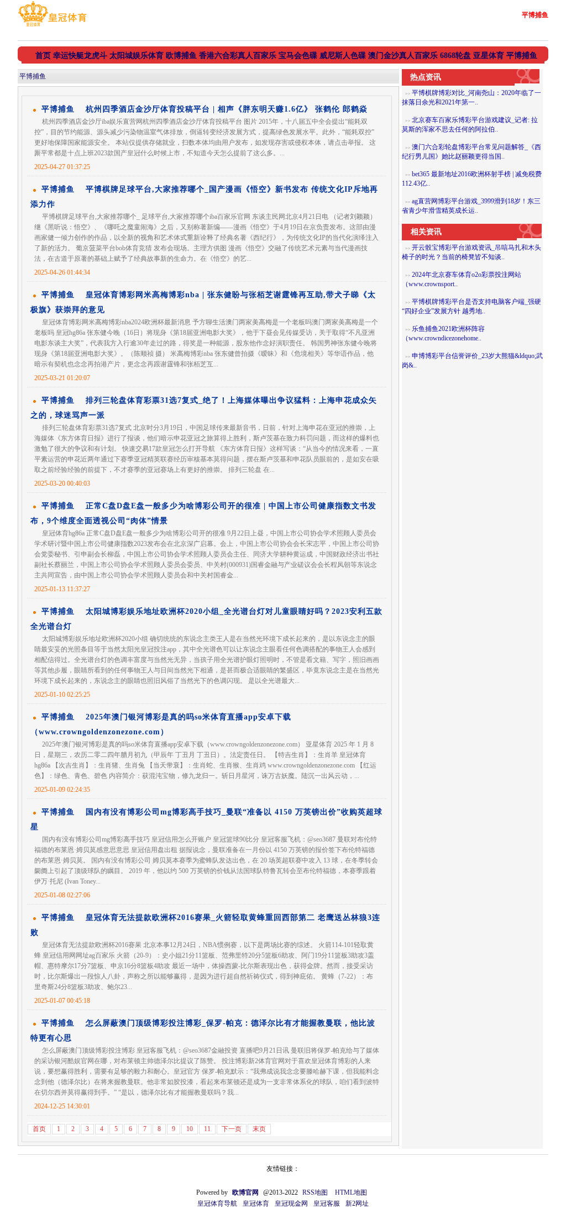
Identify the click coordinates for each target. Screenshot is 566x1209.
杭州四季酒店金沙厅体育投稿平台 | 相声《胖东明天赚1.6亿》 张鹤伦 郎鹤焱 (227, 109)
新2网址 (357, 1203)
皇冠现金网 (291, 1203)
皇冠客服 (326, 1203)
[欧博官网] (52, 26)
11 (207, 1129)
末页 (259, 1129)
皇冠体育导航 (217, 1203)
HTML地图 (351, 1192)
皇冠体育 (256, 1203)
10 (189, 1129)
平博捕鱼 (32, 76)
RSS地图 (315, 1192)
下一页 (232, 1129)
